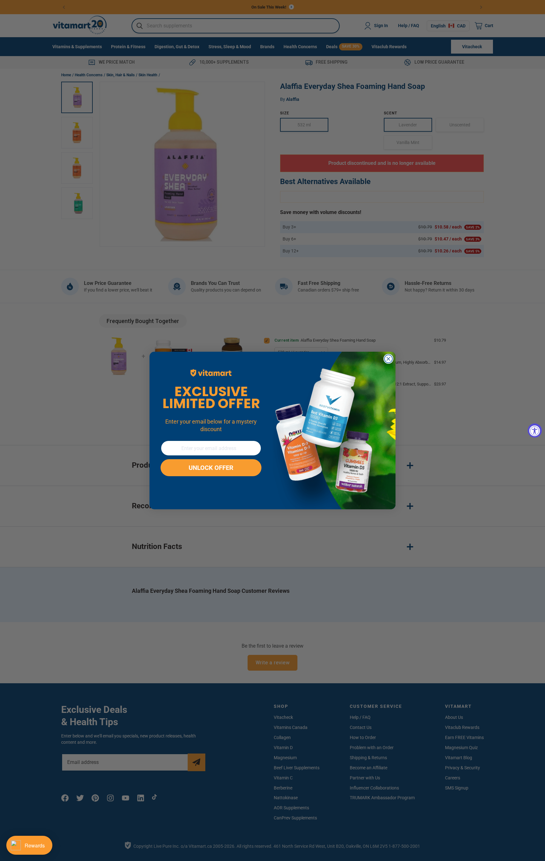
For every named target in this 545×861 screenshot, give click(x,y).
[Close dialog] (388, 359)
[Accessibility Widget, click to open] (535, 431)
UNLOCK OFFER (211, 467)
